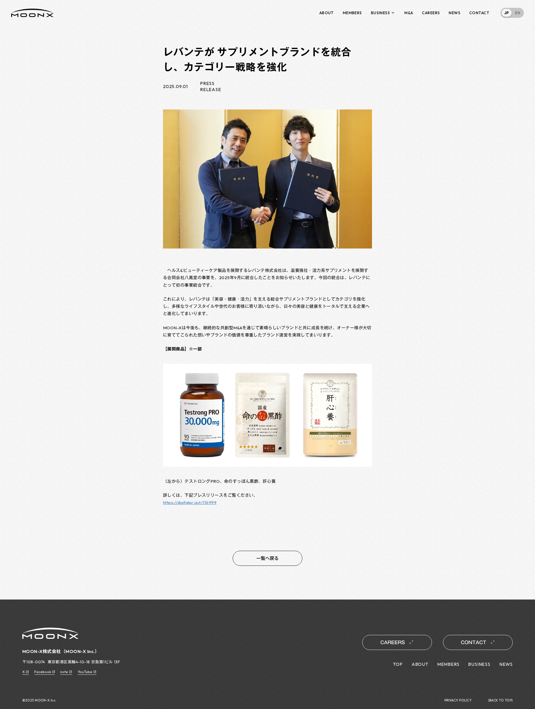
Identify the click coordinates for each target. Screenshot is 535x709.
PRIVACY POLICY (457, 700)
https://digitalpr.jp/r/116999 (190, 502)
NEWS (454, 13)
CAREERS (431, 13)
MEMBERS (352, 13)
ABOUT (326, 13)
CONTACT (479, 13)
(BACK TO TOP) (500, 700)
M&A (408, 13)
